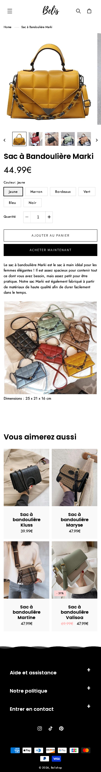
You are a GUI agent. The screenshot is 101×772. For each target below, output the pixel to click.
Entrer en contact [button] (32, 709)
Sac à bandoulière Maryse (74, 520)
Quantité (10, 216)
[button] (9, 11)
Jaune (13, 191)
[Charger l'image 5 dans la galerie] (84, 139)
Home (7, 27)
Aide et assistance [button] (33, 672)
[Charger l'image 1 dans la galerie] (19, 139)
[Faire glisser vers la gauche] (4, 140)
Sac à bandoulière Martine (26, 612)
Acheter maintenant (51, 250)
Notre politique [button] (28, 690)
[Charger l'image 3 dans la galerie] (52, 139)
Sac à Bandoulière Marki (36, 27)
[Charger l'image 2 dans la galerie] (35, 139)
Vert (87, 191)
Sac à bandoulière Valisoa (74, 612)
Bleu (12, 202)
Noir (33, 202)
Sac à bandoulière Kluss (26, 520)
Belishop (56, 768)
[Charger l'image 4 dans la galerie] (68, 139)
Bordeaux (63, 191)
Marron (36, 191)
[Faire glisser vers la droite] (96, 140)
